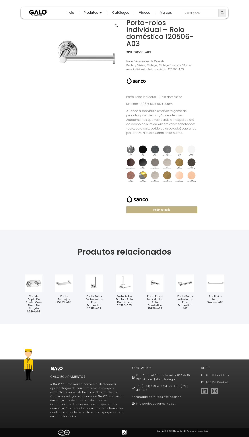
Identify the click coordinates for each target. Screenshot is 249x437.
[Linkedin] (204, 391)
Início (129, 61)
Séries (141, 65)
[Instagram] (214, 391)
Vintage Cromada (170, 65)
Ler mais (34, 316)
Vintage (152, 65)
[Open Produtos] (100, 12)
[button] (116, 25)
